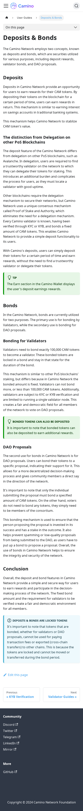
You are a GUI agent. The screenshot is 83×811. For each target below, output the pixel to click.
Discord (8, 724)
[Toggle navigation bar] (6, 6)
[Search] (76, 5)
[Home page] (6, 18)
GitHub (8, 772)
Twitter (8, 731)
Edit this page (18, 675)
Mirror (8, 749)
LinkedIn (9, 743)
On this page (15, 27)
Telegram (10, 737)
